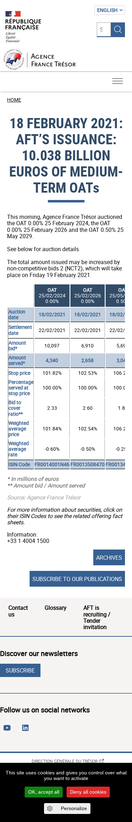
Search (118, 29)
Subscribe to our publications (77, 579)
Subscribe (20, 670)
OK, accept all (43, 792)
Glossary (56, 608)
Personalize (74, 808)
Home (14, 99)
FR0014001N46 (51, 464)
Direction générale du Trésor (65, 761)
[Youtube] (8, 730)
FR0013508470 (87, 464)
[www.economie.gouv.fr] (23, 27)
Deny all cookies (88, 792)
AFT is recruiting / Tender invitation (97, 617)
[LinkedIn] (26, 730)
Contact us (18, 611)
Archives (109, 557)
